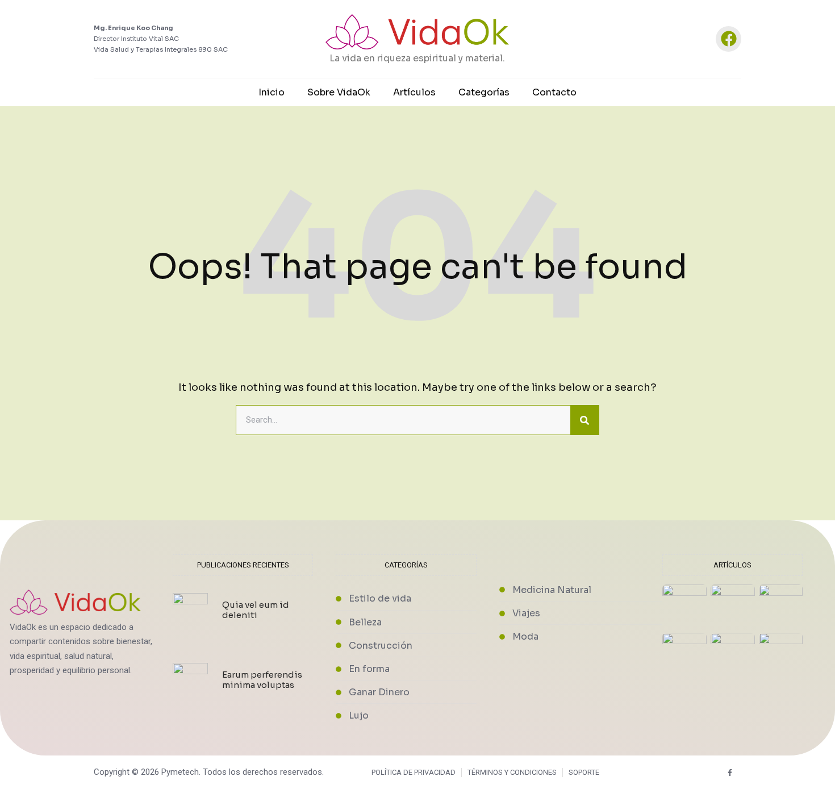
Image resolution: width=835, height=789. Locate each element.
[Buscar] (584, 420)
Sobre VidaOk (338, 92)
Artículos (414, 92)
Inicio (271, 92)
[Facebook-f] (730, 772)
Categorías (484, 92)
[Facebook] (728, 39)
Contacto (554, 92)
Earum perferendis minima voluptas (262, 679)
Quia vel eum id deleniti (255, 609)
